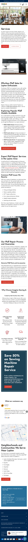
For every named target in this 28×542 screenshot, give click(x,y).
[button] (1, 412)
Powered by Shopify (4, 535)
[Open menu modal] (26, 4)
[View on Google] (2, 405)
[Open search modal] (20, 4)
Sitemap (2, 534)
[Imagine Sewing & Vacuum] (4, 4)
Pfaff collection (6, 496)
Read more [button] (7, 415)
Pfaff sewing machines (12, 106)
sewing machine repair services (11, 167)
